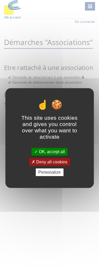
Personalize (49, 172)
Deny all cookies (51, 162)
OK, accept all (51, 151)
